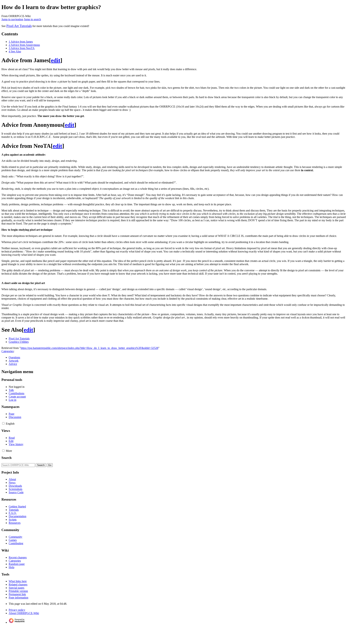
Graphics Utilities (19, 341)
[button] (3, 423)
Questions (14, 357)
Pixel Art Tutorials (19, 26)
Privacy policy (17, 609)
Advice (13, 363)
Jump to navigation (12, 19)
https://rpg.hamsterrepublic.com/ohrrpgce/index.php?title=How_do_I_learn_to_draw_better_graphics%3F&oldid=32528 (89, 348)
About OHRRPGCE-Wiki (24, 613)
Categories (7, 351)
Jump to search (32, 19)
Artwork (13, 360)
